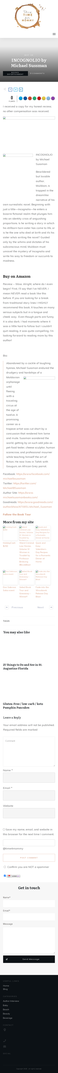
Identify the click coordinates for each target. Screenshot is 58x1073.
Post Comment (29, 858)
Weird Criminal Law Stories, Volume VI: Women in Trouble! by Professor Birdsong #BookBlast (26, 554)
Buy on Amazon (16, 276)
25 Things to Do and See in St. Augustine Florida (29, 655)
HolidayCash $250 (9, 544)
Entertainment (15, 74)
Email (7, 788)
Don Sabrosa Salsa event (9, 589)
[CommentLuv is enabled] (13, 875)
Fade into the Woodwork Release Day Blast (42, 592)
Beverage (7, 1018)
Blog (5, 989)
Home (6, 985)
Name (8, 770)
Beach (6, 1009)
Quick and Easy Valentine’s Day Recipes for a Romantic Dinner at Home (43, 552)
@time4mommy (13, 848)
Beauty (6, 1013)
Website (8, 806)
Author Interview (11, 1001)
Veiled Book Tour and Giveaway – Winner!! (25, 592)
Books (15, 72)
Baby (5, 1005)
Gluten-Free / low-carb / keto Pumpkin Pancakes (29, 694)
